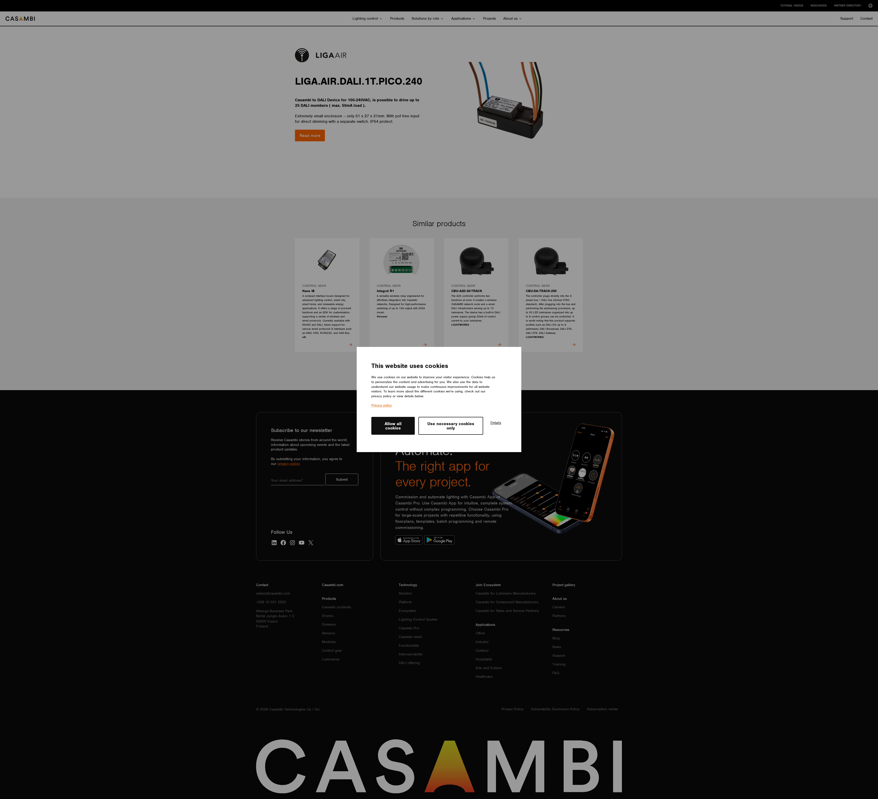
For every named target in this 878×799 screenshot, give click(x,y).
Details (495, 423)
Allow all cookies (393, 426)
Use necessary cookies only (450, 426)
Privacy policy (381, 405)
